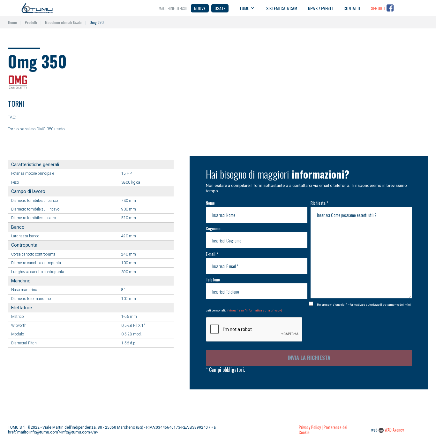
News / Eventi (320, 8)
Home (12, 22)
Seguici (378, 8)
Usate (219, 8)
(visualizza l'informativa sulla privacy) (254, 310)
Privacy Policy (310, 427)
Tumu (244, 8)
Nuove (200, 8)
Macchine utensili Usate (63, 22)
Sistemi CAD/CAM (281, 8)
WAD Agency (394, 430)
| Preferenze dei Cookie (323, 430)
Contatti (351, 8)
